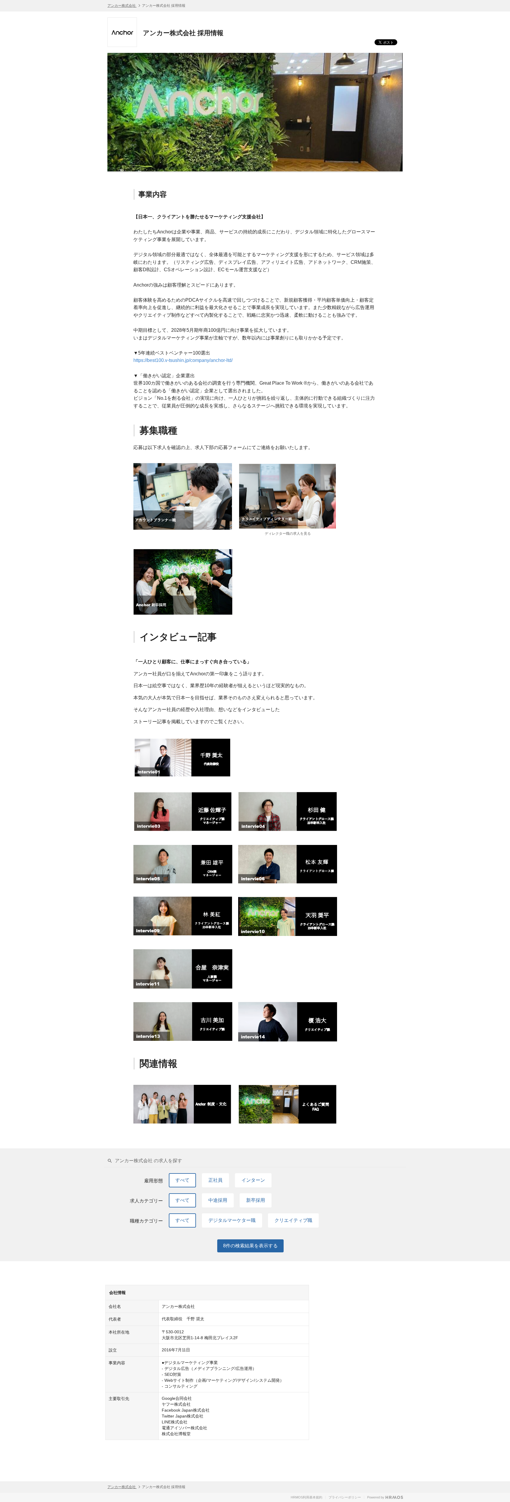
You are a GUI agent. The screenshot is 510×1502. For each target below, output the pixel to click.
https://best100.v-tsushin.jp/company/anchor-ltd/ (183, 360)
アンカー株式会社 (122, 6)
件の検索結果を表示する (250, 1245)
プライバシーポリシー (344, 1497)
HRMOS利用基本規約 (306, 1497)
